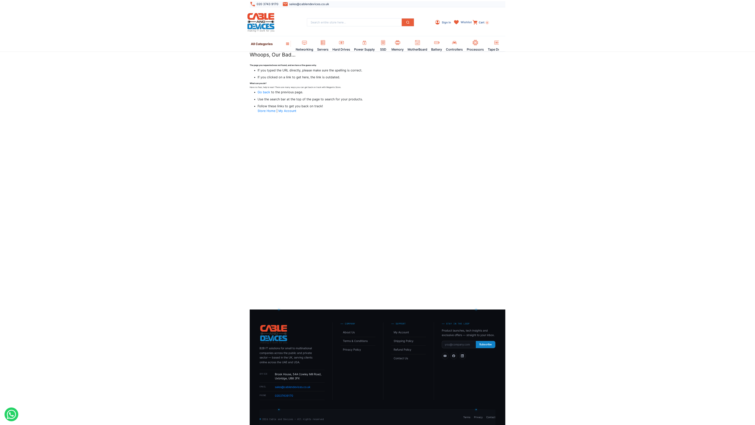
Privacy (478, 417)
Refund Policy (402, 349)
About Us (349, 332)
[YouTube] (445, 356)
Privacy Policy (352, 349)
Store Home (266, 111)
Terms (466, 417)
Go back (264, 92)
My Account (287, 111)
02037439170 (284, 395)
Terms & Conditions (355, 341)
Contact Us (401, 358)
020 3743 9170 (267, 4)
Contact (490, 417)
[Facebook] (453, 356)
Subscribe (485, 344)
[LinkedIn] (462, 356)
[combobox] (354, 22)
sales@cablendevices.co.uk (309, 4)
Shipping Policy (403, 341)
